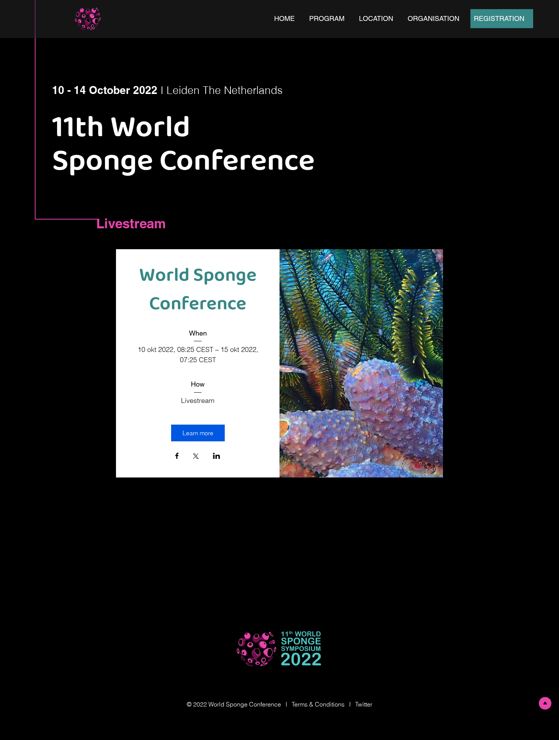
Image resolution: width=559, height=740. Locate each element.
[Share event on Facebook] (177, 456)
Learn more (198, 433)
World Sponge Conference (199, 290)
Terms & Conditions (318, 704)
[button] (328, 18)
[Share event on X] (195, 457)
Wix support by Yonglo (279, 719)
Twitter (363, 704)
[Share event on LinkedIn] (216, 456)
